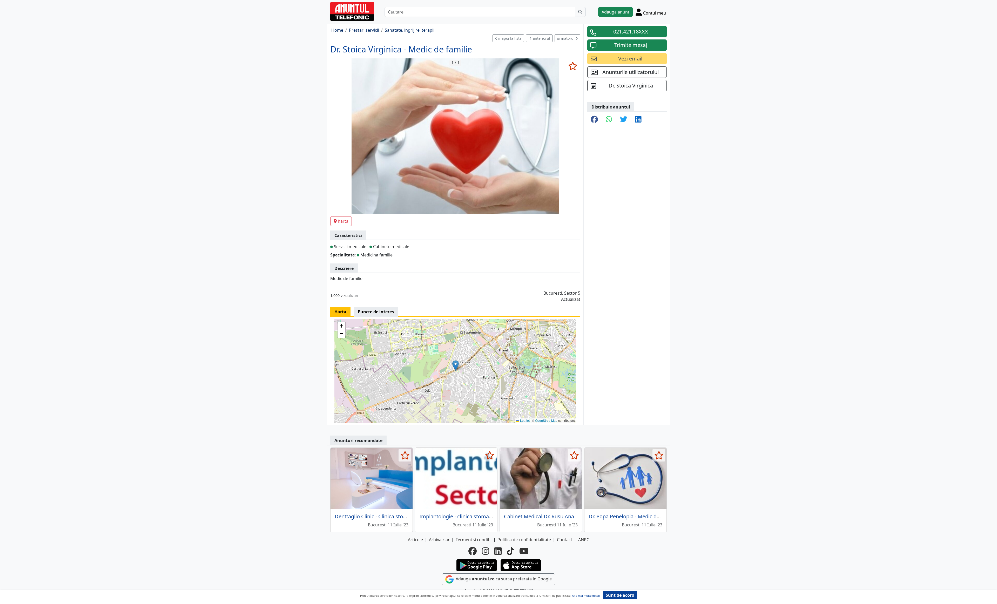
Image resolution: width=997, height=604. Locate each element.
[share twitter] (624, 119)
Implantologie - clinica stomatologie (462, 516)
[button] (455, 365)
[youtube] (524, 551)
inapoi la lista (509, 38)
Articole (415, 539)
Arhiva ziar (439, 539)
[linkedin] (498, 551)
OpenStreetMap (546, 420)
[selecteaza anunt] (572, 66)
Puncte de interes (376, 312)
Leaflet (524, 420)
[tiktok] (510, 551)
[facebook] (472, 551)
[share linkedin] (638, 119)
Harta (340, 312)
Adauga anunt (615, 12)
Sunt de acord (620, 595)
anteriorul (541, 38)
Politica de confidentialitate (524, 539)
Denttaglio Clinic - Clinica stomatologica (382, 516)
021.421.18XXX (630, 31)
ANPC (583, 539)
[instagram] (485, 551)
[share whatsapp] (609, 119)
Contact (564, 539)
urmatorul (566, 38)
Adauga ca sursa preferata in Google (503, 579)
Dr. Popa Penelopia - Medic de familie (633, 516)
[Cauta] (580, 12)
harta (343, 221)
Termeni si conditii (473, 539)
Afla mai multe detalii (586, 596)
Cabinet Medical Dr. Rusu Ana (539, 516)
